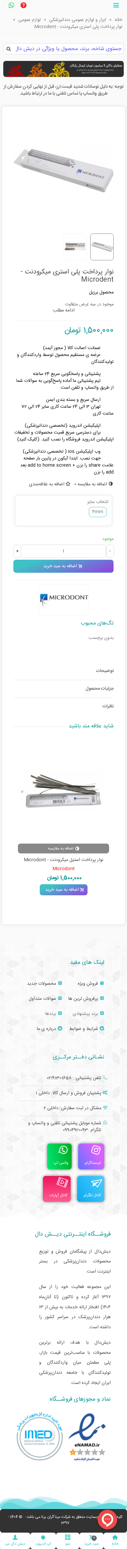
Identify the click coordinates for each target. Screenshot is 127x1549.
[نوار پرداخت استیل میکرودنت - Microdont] (63, 791)
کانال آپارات (58, 1195)
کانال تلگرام (92, 1195)
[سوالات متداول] (23, 6)
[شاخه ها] (116, 6)
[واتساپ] (11, 6)
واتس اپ (61, 1163)
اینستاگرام (93, 1163)
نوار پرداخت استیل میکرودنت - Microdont (63, 860)
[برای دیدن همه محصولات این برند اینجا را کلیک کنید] (63, 600)
